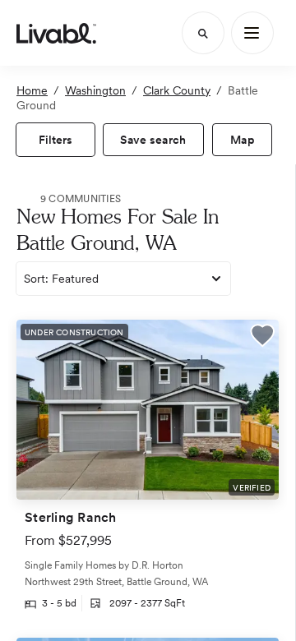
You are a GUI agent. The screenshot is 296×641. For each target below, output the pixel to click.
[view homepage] (56, 33)
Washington (95, 90)
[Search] (203, 32)
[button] (262, 337)
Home (32, 90)
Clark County (176, 90)
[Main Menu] (252, 32)
